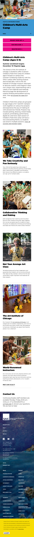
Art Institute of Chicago (19, 322)
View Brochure (16, 45)
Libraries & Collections (8, 516)
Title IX (4, 489)
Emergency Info (6, 465)
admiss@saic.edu (7, 445)
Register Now (16, 49)
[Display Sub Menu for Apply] (5, 428)
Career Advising (6, 507)
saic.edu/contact (7, 450)
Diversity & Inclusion (7, 486)
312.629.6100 (6, 455)
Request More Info (16, 40)
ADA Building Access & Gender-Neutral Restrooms (24, 507)
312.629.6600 (6, 459)
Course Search (6, 510)
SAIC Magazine (21, 483)
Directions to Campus (23, 504)
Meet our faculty (9, 384)
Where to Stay (21, 510)
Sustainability (6, 483)
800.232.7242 (6, 454)
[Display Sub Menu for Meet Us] (6, 434)
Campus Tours (21, 500)
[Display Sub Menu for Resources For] (9, 425)
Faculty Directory (7, 513)
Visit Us (4, 462)
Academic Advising (7, 500)
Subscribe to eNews (22, 489)
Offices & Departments (8, 480)
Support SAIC (21, 476)
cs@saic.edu (7, 404)
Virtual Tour (21, 514)
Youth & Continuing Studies (11, 21)
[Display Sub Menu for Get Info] (6, 431)
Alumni (20, 473)
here (23, 66)
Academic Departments (8, 504)
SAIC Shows (20, 492)
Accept (6, 533)
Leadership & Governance (8, 476)
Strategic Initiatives (7, 473)
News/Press (21, 480)
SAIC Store (20, 486)
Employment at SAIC (7, 492)
